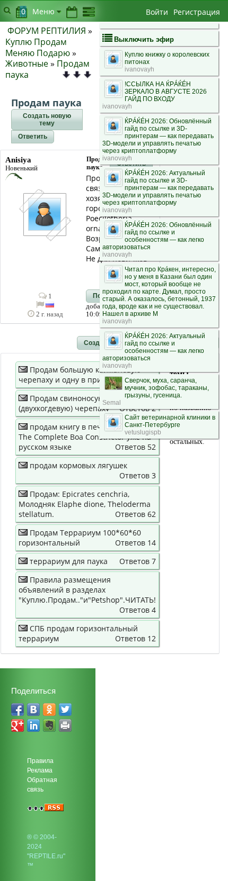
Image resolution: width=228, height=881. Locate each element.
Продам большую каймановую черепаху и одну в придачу (80, 375)
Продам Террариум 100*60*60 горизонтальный (80, 538)
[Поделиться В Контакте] (33, 709)
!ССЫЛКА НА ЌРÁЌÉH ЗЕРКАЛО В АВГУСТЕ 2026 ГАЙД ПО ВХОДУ (166, 91)
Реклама (39, 770)
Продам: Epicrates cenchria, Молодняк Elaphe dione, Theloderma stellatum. (85, 504)
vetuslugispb (143, 432)
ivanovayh (139, 69)
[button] (47, 119)
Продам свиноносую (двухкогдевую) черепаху (64, 403)
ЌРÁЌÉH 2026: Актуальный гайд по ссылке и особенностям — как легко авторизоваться (153, 347)
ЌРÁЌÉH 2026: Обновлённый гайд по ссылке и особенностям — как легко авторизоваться (157, 236)
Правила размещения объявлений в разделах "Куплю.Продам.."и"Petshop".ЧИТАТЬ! (87, 590)
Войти (157, 12)
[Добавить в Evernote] (49, 725)
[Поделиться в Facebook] (17, 709)
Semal (111, 402)
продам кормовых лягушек (78, 465)
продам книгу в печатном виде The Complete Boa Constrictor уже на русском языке (85, 437)
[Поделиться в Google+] (17, 725)
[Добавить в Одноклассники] (49, 709)
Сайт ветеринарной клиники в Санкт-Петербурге (170, 421)
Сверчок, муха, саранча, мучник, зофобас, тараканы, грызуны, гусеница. (167, 388)
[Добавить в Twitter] (65, 709)
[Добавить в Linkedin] (33, 725)
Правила (40, 761)
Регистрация (196, 12)
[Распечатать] (65, 725)
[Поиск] (7, 10)
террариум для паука (69, 561)
